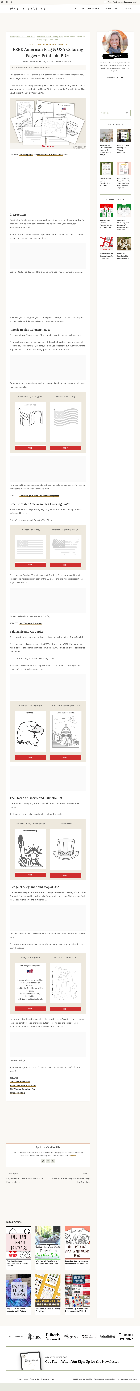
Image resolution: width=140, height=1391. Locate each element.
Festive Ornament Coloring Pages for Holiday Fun (106, 256)
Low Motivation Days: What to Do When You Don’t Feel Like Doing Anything (123, 183)
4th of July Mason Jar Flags (23, 1085)
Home (12, 37)
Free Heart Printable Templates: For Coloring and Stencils (17, 1263)
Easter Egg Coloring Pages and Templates (39, 495)
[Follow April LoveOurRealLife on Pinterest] (53, 1161)
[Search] (127, 112)
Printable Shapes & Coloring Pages (50, 37)
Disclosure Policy (47, 1379)
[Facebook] (2, 2)
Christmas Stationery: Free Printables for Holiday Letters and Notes (123, 225)
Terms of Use (34, 1379)
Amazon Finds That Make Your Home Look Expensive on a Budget (106, 150)
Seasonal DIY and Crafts (25, 37)
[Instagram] (7, 2)
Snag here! (122, 2)
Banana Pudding (17, 1093)
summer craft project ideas (50, 154)
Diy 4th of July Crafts (20, 1081)
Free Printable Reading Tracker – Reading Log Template (71, 1178)
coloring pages (26, 154)
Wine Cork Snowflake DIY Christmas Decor (123, 256)
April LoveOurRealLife (33, 62)
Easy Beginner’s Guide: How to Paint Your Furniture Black (25, 1178)
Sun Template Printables (30, 623)
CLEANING (127, 9)
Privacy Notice (22, 1379)
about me (72, 1155)
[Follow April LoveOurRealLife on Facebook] (43, 1161)
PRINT (30, 448)
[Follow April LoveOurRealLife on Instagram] (48, 1161)
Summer (63, 44)
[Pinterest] (11, 2)
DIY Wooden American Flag (22, 1089)
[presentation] (18, 1243)
